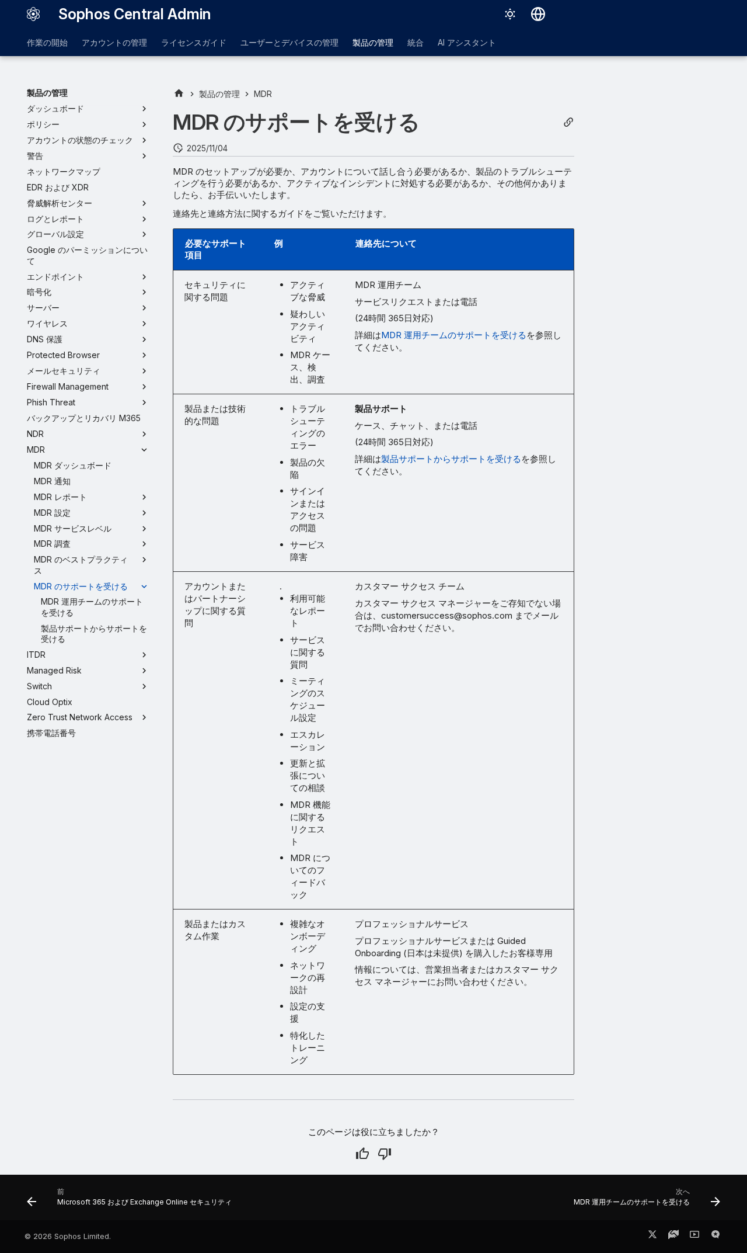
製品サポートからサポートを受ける (451, 458)
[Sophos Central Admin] (33, 14)
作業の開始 (47, 42)
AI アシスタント (467, 42)
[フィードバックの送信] (715, 1236)
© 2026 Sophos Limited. (68, 1236)
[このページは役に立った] (362, 1154)
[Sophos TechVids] (694, 1236)
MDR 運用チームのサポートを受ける (453, 335)
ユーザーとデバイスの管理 (289, 42)
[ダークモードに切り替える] (510, 14)
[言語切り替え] (538, 14)
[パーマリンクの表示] (568, 122)
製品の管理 (372, 42)
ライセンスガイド (193, 42)
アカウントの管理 (114, 42)
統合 (415, 42)
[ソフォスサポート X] (652, 1236)
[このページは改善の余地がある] (385, 1154)
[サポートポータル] (673, 1236)
